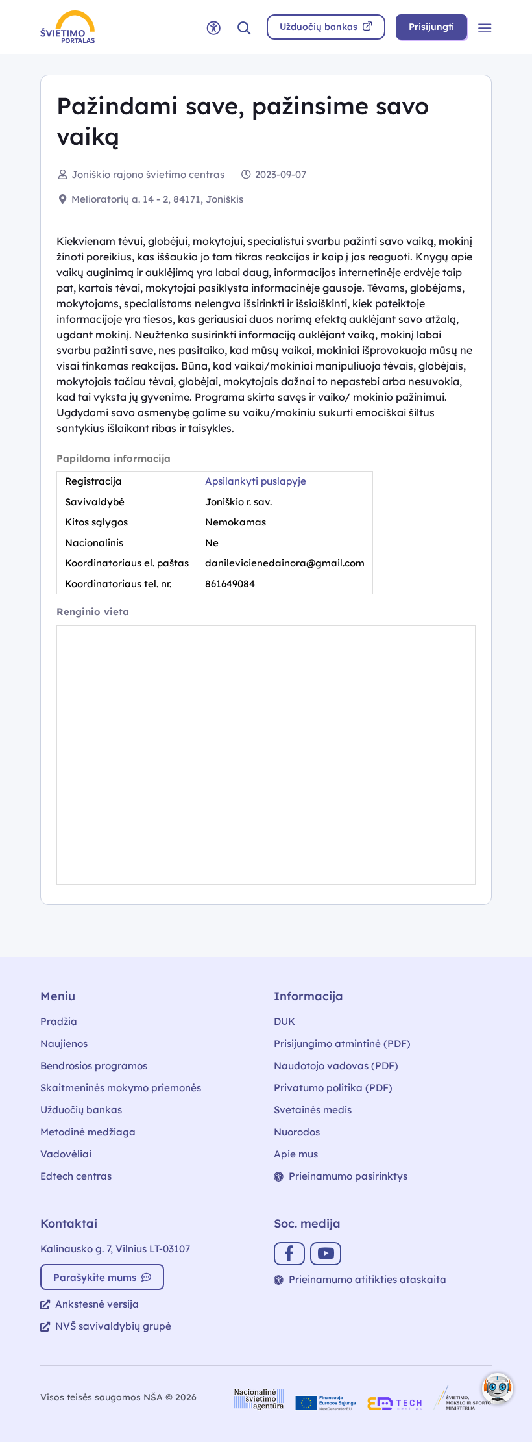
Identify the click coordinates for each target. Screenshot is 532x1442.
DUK (284, 1021)
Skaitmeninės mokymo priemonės (120, 1088)
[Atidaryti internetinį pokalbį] (497, 1388)
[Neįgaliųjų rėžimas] (213, 27)
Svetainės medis (313, 1110)
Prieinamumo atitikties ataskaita (367, 1279)
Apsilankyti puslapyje (255, 481)
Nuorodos (297, 1132)
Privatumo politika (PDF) (333, 1088)
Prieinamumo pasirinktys (348, 1176)
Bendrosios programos (93, 1065)
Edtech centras (76, 1176)
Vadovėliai (65, 1154)
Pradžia (58, 1021)
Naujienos (64, 1043)
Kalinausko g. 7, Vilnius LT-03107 (115, 1249)
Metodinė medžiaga (88, 1132)
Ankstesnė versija (97, 1304)
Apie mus (296, 1154)
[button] (244, 27)
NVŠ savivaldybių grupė (113, 1326)
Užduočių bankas (81, 1110)
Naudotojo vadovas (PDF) (336, 1065)
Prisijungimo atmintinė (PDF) (342, 1043)
